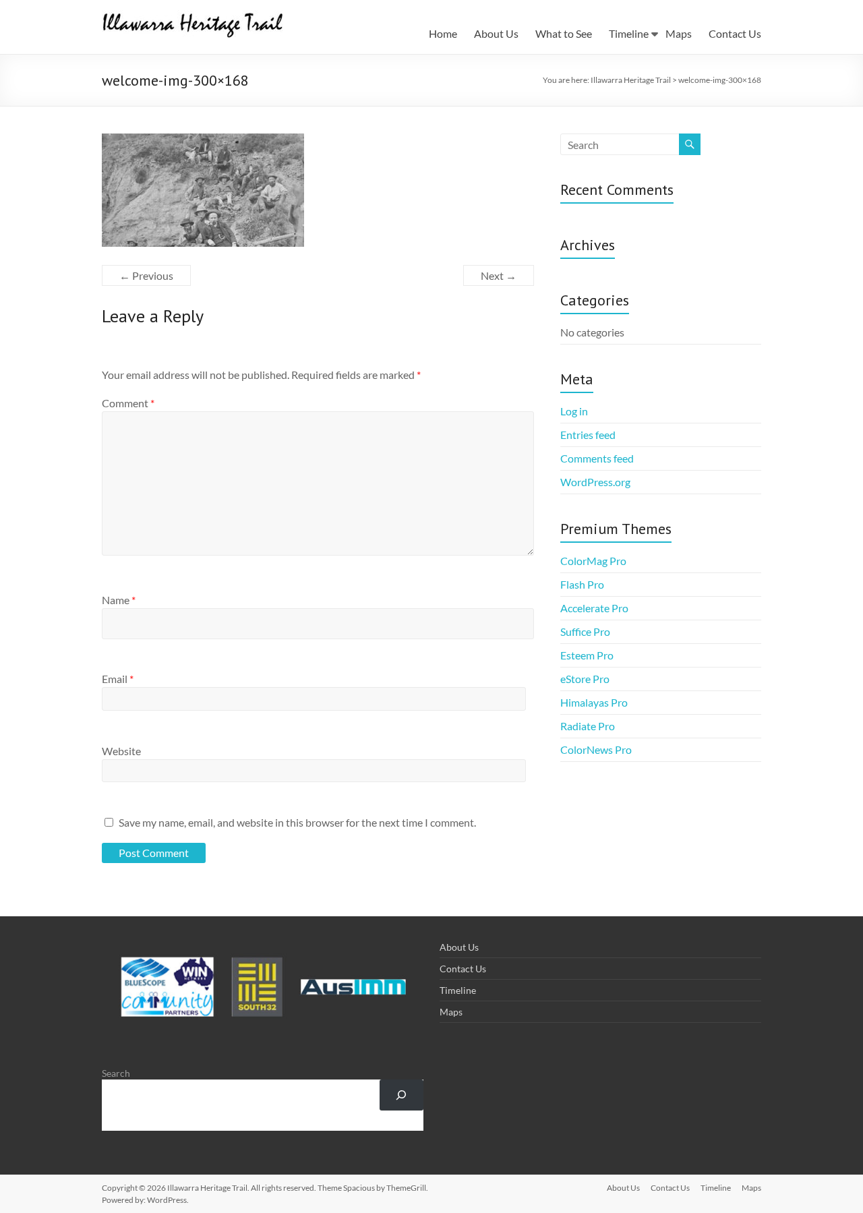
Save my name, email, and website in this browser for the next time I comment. (297, 822)
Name (119, 599)
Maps (678, 33)
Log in (574, 411)
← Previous (146, 275)
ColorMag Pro (593, 560)
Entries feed (588, 434)
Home (443, 33)
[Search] (401, 1095)
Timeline (629, 33)
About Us (496, 33)
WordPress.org (595, 481)
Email (117, 678)
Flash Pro (582, 584)
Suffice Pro (585, 631)
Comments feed (597, 458)
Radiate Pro (587, 725)
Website (121, 750)
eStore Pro (584, 678)
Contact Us (735, 33)
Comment (128, 402)
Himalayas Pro (594, 702)
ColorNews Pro (596, 749)
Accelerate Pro (594, 607)
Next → (498, 275)
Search (116, 1073)
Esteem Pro (587, 655)
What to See (563, 33)
